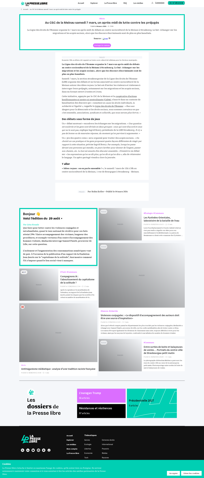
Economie (88, 453)
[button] (56, 218)
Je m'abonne (176, 3)
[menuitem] (81, 3)
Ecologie (87, 444)
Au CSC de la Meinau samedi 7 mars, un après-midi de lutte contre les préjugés (55, 9)
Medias (104, 453)
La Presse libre (73, 453)
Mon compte (72, 449)
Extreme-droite (108, 440)
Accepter (173, 473)
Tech (86, 457)
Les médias (71, 444)
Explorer (70, 440)
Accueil (25, 9)
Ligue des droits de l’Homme (109, 106)
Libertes (87, 448)
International (107, 444)
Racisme (105, 457)
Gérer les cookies (191, 473)
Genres (87, 440)
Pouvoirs (105, 448)
